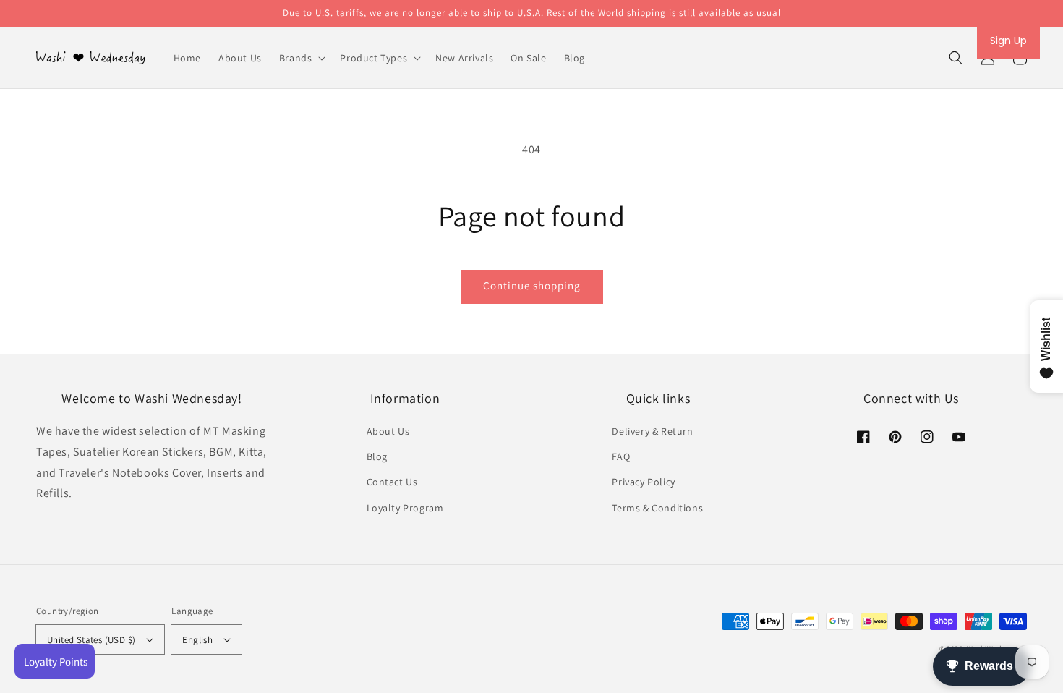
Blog (377, 456)
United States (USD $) (91, 640)
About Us (388, 431)
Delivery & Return (652, 431)
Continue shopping (532, 285)
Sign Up (1008, 40)
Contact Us (392, 481)
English (197, 640)
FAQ (621, 456)
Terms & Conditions (657, 507)
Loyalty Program (405, 507)
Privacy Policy (643, 481)
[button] (956, 58)
